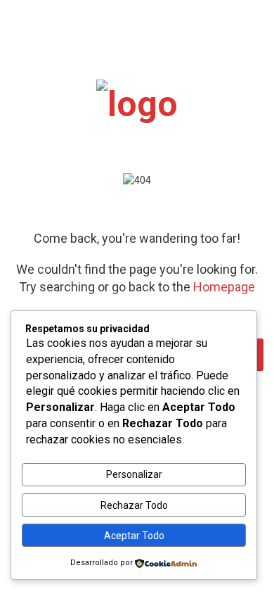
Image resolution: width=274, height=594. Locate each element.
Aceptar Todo (134, 535)
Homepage (224, 286)
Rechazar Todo (134, 505)
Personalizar (134, 474)
